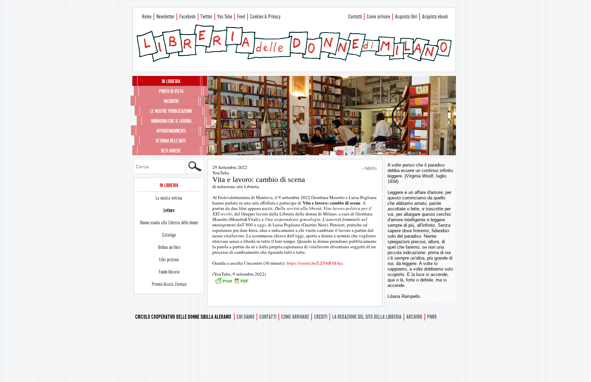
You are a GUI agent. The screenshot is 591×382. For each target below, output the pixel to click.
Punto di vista (171, 91)
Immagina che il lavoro (171, 121)
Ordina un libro (169, 247)
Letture (168, 210)
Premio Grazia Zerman (169, 284)
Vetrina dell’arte (171, 141)
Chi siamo (245, 317)
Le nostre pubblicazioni (171, 111)
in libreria (171, 81)
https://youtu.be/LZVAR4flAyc (315, 263)
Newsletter (165, 16)
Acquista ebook (435, 16)
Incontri (171, 101)
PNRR (432, 317)
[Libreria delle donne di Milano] (294, 60)
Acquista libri (406, 16)
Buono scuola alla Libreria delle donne (169, 222)
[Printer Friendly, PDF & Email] (231, 283)
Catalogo (169, 235)
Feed (241, 16)
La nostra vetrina (169, 198)
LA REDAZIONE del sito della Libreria (367, 317)
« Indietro (369, 168)
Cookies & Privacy (265, 16)
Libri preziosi (169, 259)
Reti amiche (171, 151)
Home (147, 16)
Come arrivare (378, 16)
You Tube (224, 16)
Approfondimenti (171, 131)
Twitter (206, 16)
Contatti (355, 16)
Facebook (187, 16)
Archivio (414, 317)
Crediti (320, 317)
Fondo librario (169, 272)
